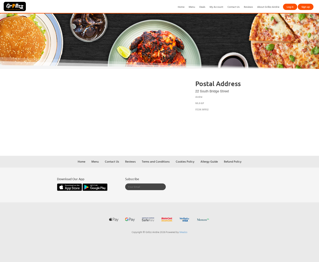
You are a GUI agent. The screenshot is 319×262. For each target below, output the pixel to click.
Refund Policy (232, 161)
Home (181, 7)
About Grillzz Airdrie (268, 7)
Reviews (248, 7)
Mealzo (183, 232)
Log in (290, 7)
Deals (202, 7)
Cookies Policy (185, 161)
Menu (192, 7)
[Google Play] (95, 187)
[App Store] (70, 187)
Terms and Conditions (156, 161)
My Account (216, 7)
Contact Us (233, 7)
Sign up (305, 7)
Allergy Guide (209, 161)
